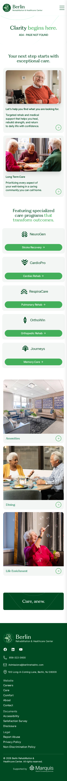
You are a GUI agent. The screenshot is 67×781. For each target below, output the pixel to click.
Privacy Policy (12, 742)
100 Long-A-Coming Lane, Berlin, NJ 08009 (32, 672)
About (7, 700)
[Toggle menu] (62, 8)
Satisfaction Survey (15, 721)
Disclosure (9, 726)
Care (6, 690)
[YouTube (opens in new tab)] (21, 649)
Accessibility (11, 716)
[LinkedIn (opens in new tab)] (13, 649)
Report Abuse (11, 736)
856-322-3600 (17, 657)
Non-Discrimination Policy (19, 746)
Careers (8, 685)
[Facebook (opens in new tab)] (5, 649)
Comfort (8, 695)
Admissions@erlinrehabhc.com (25, 664)
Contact (8, 705)
